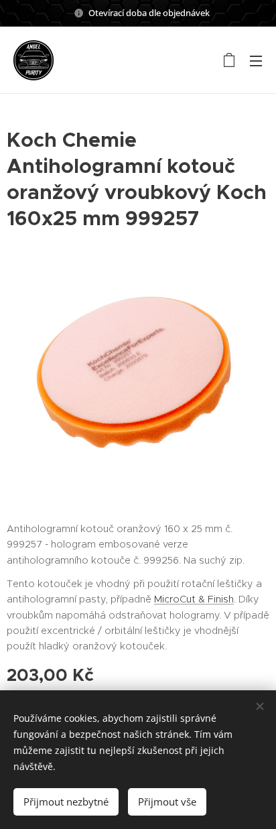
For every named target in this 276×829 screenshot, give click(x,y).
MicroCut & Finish (194, 599)
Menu (256, 60)
